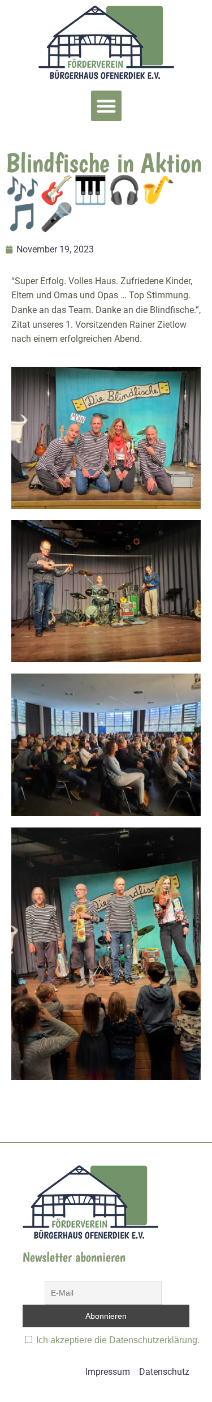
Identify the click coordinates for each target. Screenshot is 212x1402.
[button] (106, 106)
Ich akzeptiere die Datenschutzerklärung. (118, 1340)
